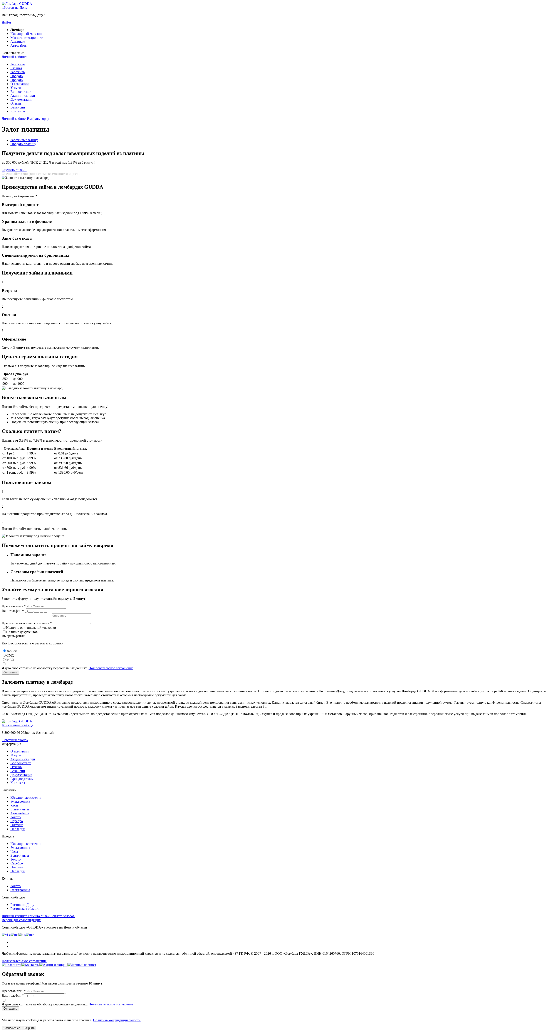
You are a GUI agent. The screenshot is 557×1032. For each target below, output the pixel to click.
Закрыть (29, 1028)
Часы (14, 805)
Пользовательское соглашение (111, 668)
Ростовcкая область (24, 908)
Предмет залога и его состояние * (27, 623)
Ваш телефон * (13, 611)
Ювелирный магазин (26, 34)
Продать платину (23, 144)
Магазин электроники (26, 37)
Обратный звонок (15, 740)
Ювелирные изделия (25, 797)
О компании (19, 84)
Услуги (15, 88)
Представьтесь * (14, 606)
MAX (10, 660)
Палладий (17, 829)
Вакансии (17, 107)
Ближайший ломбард (17, 725)
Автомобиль (19, 813)
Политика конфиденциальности (117, 1020)
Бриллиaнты (19, 809)
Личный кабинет (14, 57)
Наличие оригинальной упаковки (31, 627)
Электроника (20, 801)
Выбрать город (38, 118)
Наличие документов (22, 632)
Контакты (17, 111)
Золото (15, 817)
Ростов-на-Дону (22, 905)
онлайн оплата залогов (38, 916)
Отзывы (16, 103)
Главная (16, 68)
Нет (8, 22)
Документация (21, 99)
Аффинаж (17, 41)
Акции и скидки (22, 95)
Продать (16, 76)
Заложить (17, 64)
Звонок (11, 651)
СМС (10, 655)
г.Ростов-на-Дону (14, 7)
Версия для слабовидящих (21, 920)
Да (4, 22)
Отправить (10, 672)
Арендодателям (22, 779)
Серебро (16, 821)
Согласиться (11, 1028)
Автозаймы (18, 45)
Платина (16, 825)
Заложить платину (24, 140)
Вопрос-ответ (20, 91)
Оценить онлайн (14, 170)
